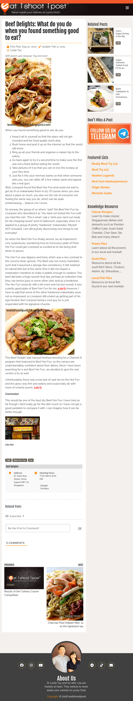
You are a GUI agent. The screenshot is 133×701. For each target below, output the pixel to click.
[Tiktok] (101, 665)
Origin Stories (101, 187)
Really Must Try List (105, 163)
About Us (66, 678)
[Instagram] (31, 665)
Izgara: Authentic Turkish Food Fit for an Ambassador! (122, 64)
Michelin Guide (102, 193)
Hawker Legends (103, 175)
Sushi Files (99, 258)
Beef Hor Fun (20, 460)
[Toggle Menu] (127, 8)
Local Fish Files (102, 278)
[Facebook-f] (21, 665)
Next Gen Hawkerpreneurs (109, 181)
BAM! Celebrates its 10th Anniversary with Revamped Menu (122, 93)
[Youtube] (40, 665)
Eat (30, 460)
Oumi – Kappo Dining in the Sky (122, 34)
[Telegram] (92, 665)
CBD (8, 460)
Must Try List (100, 169)
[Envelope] (111, 665)
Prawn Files (99, 243)
